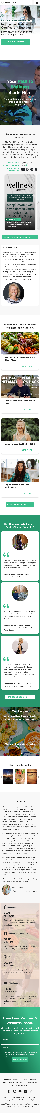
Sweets (24, 716)
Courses (7, 1080)
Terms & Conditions (19, 1097)
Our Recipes (20, 711)
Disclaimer (7, 1097)
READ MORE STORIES (17, 697)
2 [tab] (18, 754)
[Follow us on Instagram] (14, 1091)
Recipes (15, 1080)
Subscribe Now (20, 1059)
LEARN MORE (16, 41)
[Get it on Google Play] (36, 169)
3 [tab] (22, 754)
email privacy (18, 1054)
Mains (6, 716)
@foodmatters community (18, 933)
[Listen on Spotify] (32, 169)
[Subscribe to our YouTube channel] (20, 1091)
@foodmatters (12, 907)
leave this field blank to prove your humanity (8, 1009)
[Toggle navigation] (37, 2)
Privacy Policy (32, 1097)
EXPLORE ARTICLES (17, 505)
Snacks (33, 716)
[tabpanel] (20, 731)
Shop (11, 1083)
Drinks (33, 719)
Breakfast (15, 716)
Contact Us (20, 1083)
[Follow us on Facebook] (9, 1091)
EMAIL (5, 1047)
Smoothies (16, 719)
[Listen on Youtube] (23, 169)
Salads (7, 719)
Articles (32, 1080)
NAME (5, 1040)
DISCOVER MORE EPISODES (17, 237)
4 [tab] (25, 754)
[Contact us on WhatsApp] (30, 1091)
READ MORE (27, 366)
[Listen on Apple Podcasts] (27, 169)
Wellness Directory (20, 1085)
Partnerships (33, 1083)
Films (4, 1083)
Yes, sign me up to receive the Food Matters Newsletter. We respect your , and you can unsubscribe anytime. (21, 1054)
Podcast (24, 1080)
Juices (26, 719)
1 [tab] (15, 754)
